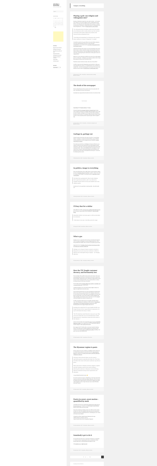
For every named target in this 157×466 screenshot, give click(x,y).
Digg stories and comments (57, 47)
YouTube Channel (81, 172)
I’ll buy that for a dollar (82, 206)
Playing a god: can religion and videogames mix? (85, 17)
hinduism (91, 74)
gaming (88, 74)
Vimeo (89, 107)
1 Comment (90, 337)
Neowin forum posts (56, 53)
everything (84, 74)
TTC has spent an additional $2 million (87, 329)
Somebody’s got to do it (82, 435)
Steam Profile (55, 59)
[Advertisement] (58, 36)
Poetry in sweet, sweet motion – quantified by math (86, 400)
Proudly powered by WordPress (78, 463)
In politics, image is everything (85, 168)
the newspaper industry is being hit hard (87, 110)
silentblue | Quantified (56, 4)
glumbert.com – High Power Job (81, 443)
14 (90, 457)
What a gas (77, 236)
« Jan (55, 27)
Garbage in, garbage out (83, 134)
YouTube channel (56, 61)
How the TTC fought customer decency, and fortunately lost (85, 271)
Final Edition (75, 107)
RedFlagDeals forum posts (57, 55)
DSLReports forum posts (57, 49)
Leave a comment (77, 75)
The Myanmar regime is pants (85, 347)
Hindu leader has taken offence (92, 26)
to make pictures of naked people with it (90, 68)
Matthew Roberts (83, 107)
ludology (94, 74)
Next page (102, 457)
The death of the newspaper (84, 85)
